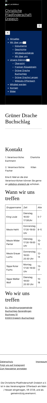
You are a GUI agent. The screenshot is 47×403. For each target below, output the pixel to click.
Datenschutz (6, 361)
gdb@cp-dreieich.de (18, 184)
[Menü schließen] (7, 33)
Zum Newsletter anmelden (13, 368)
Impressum (41, 361)
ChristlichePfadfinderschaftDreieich (18, 15)
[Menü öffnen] (39, 26)
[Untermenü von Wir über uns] (24, 42)
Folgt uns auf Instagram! (12, 365)
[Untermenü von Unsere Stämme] (28, 60)
